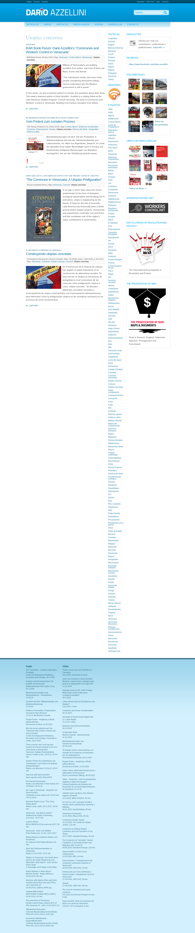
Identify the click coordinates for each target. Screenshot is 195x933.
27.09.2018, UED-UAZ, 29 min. (75, 879)
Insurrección (113, 141)
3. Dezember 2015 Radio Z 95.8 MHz (41, 867)
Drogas (111, 213)
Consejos (112, 537)
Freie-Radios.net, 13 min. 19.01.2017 (41, 833)
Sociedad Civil (114, 651)
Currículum (115, 24)
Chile (110, 180)
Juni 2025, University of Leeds (74, 675)
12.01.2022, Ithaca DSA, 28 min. (75, 816)
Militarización (113, 443)
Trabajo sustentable (113, 454)
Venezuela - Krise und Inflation (38, 831)
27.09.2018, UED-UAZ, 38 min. (75, 886)
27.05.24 (29, 707)
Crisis (110, 402)
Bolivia (111, 170)
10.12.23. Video (69, 722)
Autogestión (93, 129)
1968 (110, 109)
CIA (109, 183)
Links (158, 2)
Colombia (112, 373)
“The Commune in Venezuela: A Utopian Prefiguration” (64, 180)
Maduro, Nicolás (115, 420)
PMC (110, 510)
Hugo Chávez (114, 328)
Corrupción (112, 398)
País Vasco (112, 148)
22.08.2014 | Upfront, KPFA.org (38, 888)
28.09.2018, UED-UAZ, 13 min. (75, 868)
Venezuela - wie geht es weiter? (39, 813)
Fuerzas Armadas (115, 440)
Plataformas (113, 507)
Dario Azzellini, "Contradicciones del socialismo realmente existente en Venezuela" (77, 863)
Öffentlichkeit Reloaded (35, 909)
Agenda (98, 24)
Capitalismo (113, 357)
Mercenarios (113, 563)
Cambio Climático (115, 369)
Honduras (112, 325)
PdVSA (111, 498)
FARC (110, 253)
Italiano (111, 67)
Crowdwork (113, 189)
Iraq (109, 341)
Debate (65, 883)
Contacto (165, 2)
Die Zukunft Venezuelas (36, 781)
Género (111, 286)
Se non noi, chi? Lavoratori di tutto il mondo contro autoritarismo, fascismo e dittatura (78, 804)
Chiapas (111, 177)
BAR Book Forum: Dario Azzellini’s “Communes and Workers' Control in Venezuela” (62, 50)
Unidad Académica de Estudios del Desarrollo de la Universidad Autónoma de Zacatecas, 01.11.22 (78, 786)
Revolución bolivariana (113, 166)
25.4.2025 (66, 698)
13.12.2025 (67, 686)
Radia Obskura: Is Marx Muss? (38, 871)
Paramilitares (113, 488)
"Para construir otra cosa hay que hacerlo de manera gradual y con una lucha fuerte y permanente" (41, 747)
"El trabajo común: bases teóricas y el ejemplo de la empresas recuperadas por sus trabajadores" (77, 752)
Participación (113, 491)
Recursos (112, 550)
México (111, 434)
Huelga (111, 590)
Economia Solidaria (112, 567)
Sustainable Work (69, 732)
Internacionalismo (115, 338)
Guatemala (112, 313)
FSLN (110, 271)
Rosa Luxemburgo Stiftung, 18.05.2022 (78, 775)
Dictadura (112, 205)
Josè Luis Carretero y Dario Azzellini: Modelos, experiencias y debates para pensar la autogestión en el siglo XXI (78, 681)
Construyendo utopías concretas (48, 254)
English (29, 2)
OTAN (110, 464)
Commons (31, 129)
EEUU (110, 220)
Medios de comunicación (114, 425)
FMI (109, 347)
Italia (110, 344)
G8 (109, 277)
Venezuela (63, 57)
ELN (110, 226)
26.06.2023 (67, 746)
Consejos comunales (112, 377)
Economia (112, 645)
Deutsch (37, 2)
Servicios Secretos (112, 281)
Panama (111, 482)
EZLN (110, 247)
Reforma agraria (115, 414)
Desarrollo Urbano (112, 586)
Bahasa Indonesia (115, 48)
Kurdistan (112, 411)
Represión (112, 547)
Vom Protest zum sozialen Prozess (50, 121)
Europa (52, 129)
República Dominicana (113, 209)
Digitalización (113, 199)
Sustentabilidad (114, 458)
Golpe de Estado (115, 531)
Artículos (33, 24)
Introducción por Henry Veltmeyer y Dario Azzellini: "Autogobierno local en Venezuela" (78, 874)
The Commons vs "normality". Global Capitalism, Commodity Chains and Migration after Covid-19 (77, 842)
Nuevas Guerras (115, 467)
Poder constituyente (113, 391)
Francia (111, 263)
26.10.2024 (67, 713)
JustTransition (114, 354)
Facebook (112, 250)
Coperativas (113, 289)
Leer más (33, 109)
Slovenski (112, 76)
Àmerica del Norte (80, 129)
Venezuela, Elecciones (112, 623)
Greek (110, 64)
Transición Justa (115, 350)
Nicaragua (112, 470)
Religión (111, 544)
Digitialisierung (114, 202)
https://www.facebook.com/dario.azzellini (148, 64)
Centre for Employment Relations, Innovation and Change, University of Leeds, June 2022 (41, 738)
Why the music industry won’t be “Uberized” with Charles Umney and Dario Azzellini (41, 730)
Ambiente (112, 606)
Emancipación (42, 129)
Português (112, 73)
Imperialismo (113, 331)
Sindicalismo (113, 292)
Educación (112, 162)
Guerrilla (111, 316)
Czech (110, 54)
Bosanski (112, 51)
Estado (111, 582)
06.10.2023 (67, 728)
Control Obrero (75, 57)
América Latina (33, 132)
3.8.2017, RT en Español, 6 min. (75, 906)
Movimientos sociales (113, 572)
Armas (110, 635)
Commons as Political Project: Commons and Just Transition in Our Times (77, 831)
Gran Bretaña (113, 309)
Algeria (111, 116)
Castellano (112, 38)
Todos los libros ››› (138, 188)
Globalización (114, 303)
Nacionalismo (114, 461)
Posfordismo (113, 516)
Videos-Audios (81, 24)
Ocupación (112, 154)
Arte (110, 408)
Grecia (111, 306)
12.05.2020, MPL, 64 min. (73, 856)
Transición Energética (112, 233)
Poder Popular (114, 513)
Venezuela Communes (71, 813)
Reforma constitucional (114, 628)
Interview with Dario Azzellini (38, 775)
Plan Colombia (114, 504)
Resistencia (113, 642)
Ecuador (111, 217)
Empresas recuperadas (88, 127)
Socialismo (112, 576)
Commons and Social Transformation (77, 710)
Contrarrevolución (115, 395)
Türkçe (111, 79)
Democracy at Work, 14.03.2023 (39, 724)
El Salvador (113, 223)
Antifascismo (113, 119)
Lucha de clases (115, 360)
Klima (110, 363)
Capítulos (62, 24)
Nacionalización (115, 632)
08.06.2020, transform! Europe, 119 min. (79, 848)
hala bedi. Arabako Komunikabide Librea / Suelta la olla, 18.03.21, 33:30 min (41, 754)
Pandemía (112, 485)
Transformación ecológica (114, 478)
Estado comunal (58, 261)
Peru (110, 501)
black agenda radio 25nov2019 (39, 777)
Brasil (110, 174)
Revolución (113, 553)
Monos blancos (114, 603)
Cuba (110, 405)
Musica (111, 450)
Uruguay (111, 612)
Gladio (111, 295)
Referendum (113, 541)
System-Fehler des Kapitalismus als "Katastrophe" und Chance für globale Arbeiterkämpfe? (41, 763)
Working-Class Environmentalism (76, 726)
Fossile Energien (115, 259)
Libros (47, 24)
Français (111, 60)
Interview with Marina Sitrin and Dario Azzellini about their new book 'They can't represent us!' (41, 882)
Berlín (110, 151)
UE (109, 241)
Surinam (111, 594)
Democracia (87, 57)
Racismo (111, 534)
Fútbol (110, 274)
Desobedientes (114, 609)
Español (45, 2)
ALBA (110, 112)
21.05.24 (29, 698)
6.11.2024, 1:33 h (69, 707)
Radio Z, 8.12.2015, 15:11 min (38, 853)
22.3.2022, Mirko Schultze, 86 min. (76, 798)
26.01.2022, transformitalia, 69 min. (77, 809)
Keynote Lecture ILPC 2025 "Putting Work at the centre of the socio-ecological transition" (77, 692)
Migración (112, 437)
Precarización (114, 520)
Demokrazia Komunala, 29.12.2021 (77, 757)
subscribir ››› (159, 47)
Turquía (111, 600)
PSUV (110, 528)
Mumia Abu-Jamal (115, 446)
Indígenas (112, 335)
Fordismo (112, 256)
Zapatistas (112, 648)
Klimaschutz (113, 366)
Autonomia (112, 145)
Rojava (111, 556)
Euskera (111, 57)
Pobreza (111, 138)
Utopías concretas (64, 129)
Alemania (112, 196)
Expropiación (113, 237)
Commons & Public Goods (73, 820)
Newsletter (141, 2)
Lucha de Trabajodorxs (113, 126)
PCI (109, 494)
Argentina (112, 135)
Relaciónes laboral (113, 131)
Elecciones (112, 638)
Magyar (111, 70)
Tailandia (112, 597)
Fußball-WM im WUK (34, 892)
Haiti (110, 319)
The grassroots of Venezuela (38, 900)
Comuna (66, 185)
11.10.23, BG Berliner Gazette (38, 715)
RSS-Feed (150, 2)
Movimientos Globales (113, 299)
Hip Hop (111, 322)
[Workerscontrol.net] (148, 212)
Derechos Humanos (112, 430)
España (111, 579)
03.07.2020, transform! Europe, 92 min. (78, 836)
